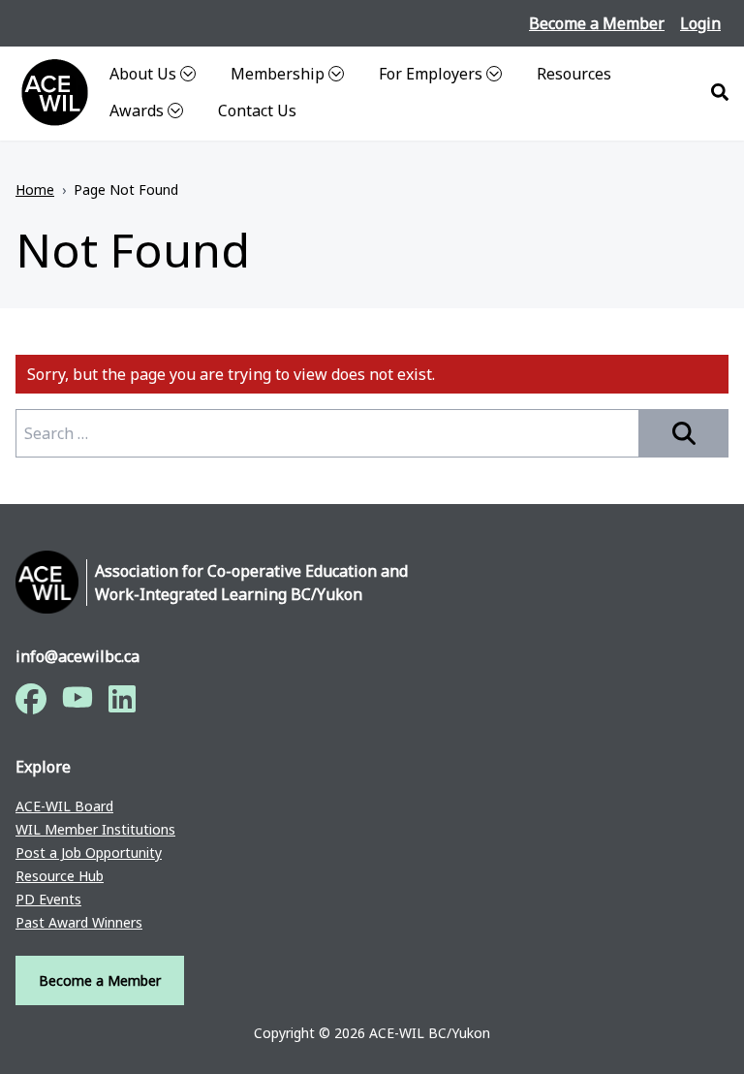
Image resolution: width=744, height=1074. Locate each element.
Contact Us (257, 110)
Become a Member (597, 23)
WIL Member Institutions (95, 829)
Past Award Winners (79, 922)
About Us (142, 73)
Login (700, 23)
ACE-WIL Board (64, 806)
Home (35, 189)
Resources (574, 73)
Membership (278, 73)
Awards (136, 110)
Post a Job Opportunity (89, 852)
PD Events (48, 899)
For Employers (430, 73)
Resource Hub (60, 876)
